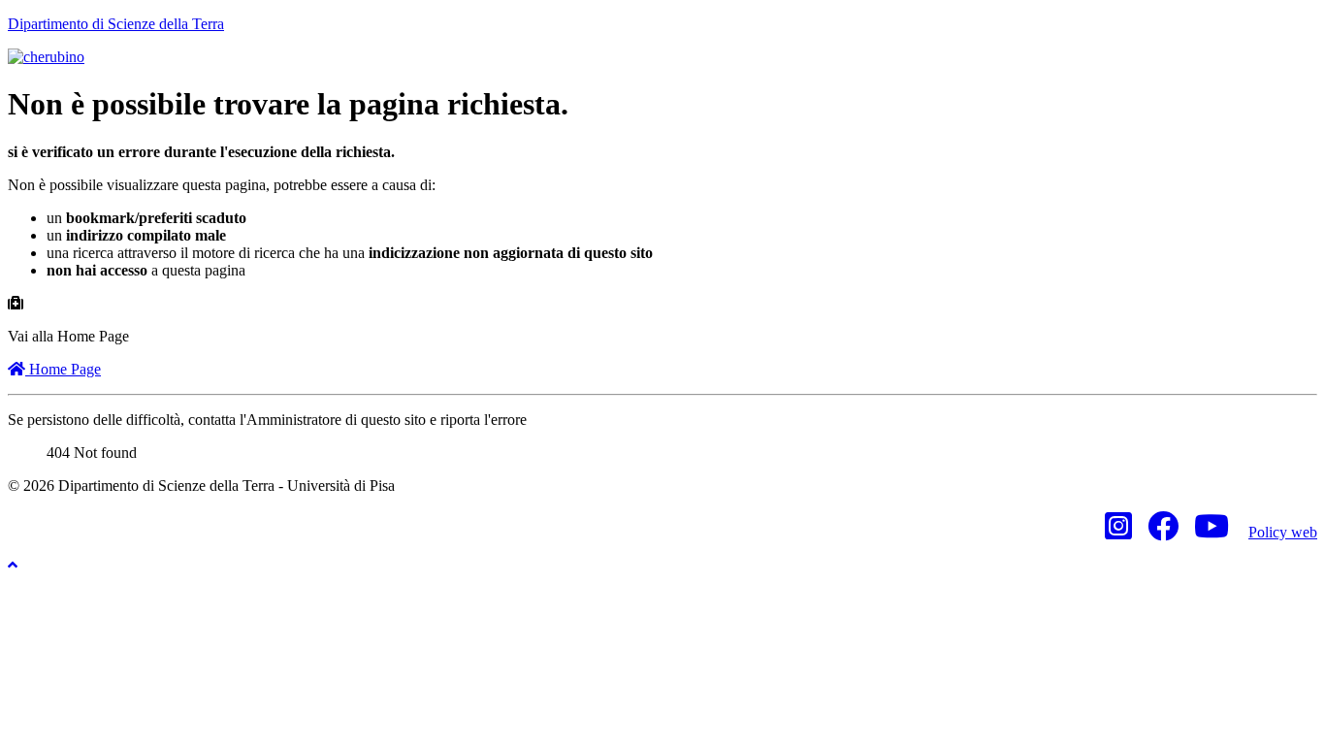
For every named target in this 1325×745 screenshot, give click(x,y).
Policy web (1282, 532)
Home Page (63, 369)
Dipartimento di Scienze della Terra (116, 24)
